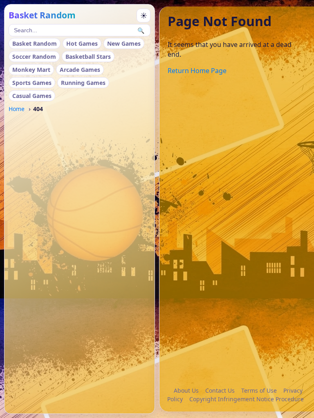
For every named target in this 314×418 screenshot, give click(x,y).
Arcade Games (80, 69)
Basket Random (34, 43)
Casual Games (32, 96)
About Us (186, 390)
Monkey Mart (31, 69)
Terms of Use (259, 390)
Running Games (83, 83)
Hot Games (82, 43)
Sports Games (32, 83)
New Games (124, 43)
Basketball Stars (88, 56)
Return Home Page (197, 70)
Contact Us (220, 390)
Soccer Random (34, 56)
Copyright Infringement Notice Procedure (246, 399)
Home (17, 109)
